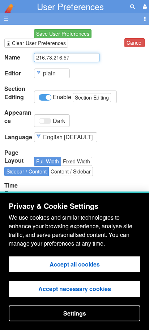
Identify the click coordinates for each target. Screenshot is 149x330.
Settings (74, 313)
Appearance (17, 117)
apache (7, 8)
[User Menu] (144, 6)
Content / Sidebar (71, 171)
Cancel (134, 42)
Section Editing (14, 93)
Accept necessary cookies (74, 289)
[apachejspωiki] (7, 6)
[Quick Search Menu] (132, 6)
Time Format (14, 189)
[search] (132, 6)
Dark (58, 120)
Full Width (47, 161)
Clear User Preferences (38, 43)
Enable (80, 97)
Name (12, 57)
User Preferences (70, 6)
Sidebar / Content (27, 171)
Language (18, 137)
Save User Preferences (62, 33)
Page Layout (14, 157)
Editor (12, 73)
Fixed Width (76, 161)
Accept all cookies (75, 264)
